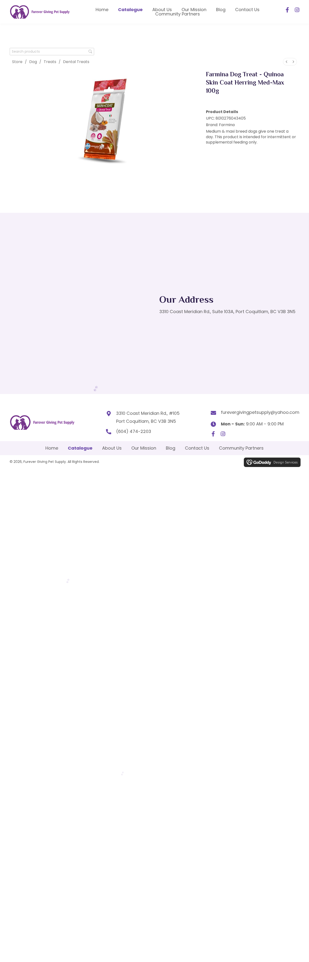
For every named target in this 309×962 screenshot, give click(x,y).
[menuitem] (286, 61)
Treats (50, 62)
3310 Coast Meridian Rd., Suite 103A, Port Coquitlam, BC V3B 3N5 (227, 312)
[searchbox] (52, 51)
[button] (287, 9)
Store (17, 62)
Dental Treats (76, 62)
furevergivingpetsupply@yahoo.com (260, 412)
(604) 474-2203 (133, 431)
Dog (33, 62)
